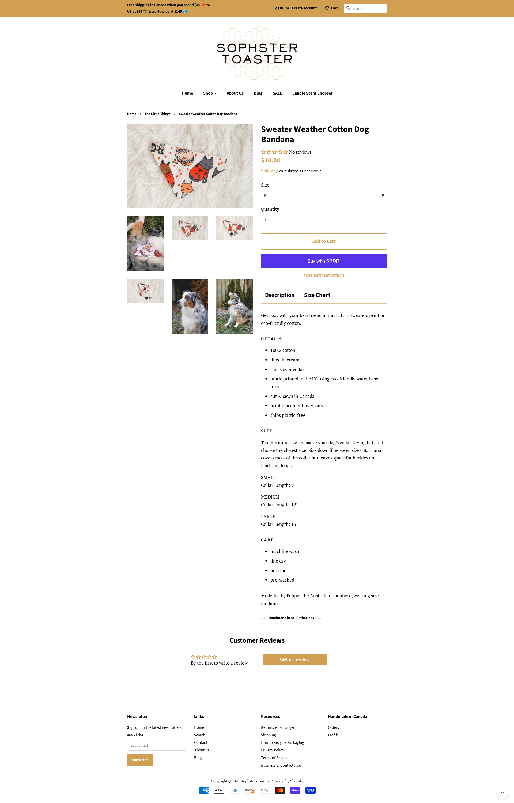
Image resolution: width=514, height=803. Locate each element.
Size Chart (317, 295)
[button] (274, 152)
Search (199, 734)
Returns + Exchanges (278, 727)
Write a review (295, 660)
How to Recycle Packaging (282, 742)
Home (187, 93)
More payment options (324, 275)
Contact (200, 742)
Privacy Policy (272, 749)
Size (265, 185)
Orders (333, 727)
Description (280, 295)
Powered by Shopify (286, 780)
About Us (235, 93)
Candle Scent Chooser (312, 93)
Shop (208, 93)
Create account (304, 8)
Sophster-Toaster (255, 780)
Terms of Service (274, 757)
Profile (333, 734)
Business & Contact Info (281, 765)
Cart (334, 8)
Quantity (270, 209)
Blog (258, 93)
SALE (277, 93)
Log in (278, 8)
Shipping (269, 171)
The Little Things (158, 113)
